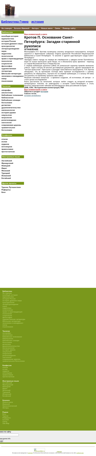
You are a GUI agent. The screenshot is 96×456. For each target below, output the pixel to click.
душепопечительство (11, 108)
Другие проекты (9, 183)
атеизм (5, 139)
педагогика (6, 54)
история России (9, 41)
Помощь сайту (69, 28)
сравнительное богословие (13, 361)
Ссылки (5, 420)
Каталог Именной (21, 28)
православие (7, 149)
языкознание (7, 81)
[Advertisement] (13, 235)
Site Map (5, 423)
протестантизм (8, 152)
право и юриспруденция (12, 59)
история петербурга (32, 95)
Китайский (6, 178)
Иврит (4, 168)
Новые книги (46, 28)
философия (7, 66)
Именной (6, 404)
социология (7, 64)
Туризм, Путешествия (11, 187)
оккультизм (7, 115)
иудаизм (5, 144)
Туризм (5, 416)
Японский (6, 171)
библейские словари (11, 100)
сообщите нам (80, 453)
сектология (7, 123)
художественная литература (13, 319)
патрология (7, 118)
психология (7, 61)
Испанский (6, 176)
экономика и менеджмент (13, 76)
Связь (57, 28)
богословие (7, 103)
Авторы (35, 28)
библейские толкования (12, 95)
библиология (7, 98)
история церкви (9, 113)
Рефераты (6, 190)
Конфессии (7, 135)
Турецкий (6, 173)
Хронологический (9, 406)
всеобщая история (10, 36)
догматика (6, 105)
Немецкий (6, 166)
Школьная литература (11, 74)
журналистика (8, 39)
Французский (7, 163)
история (37, 21)
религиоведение (9, 120)
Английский (7, 161)
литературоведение (10, 49)
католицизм (7, 147)
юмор (4, 79)
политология (7, 56)
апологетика (7, 93)
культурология (8, 46)
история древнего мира (12, 44)
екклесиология (8, 110)
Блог (4, 192)
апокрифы (6, 90)
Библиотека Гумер (15, 21)
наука (4, 51)
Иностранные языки (11, 157)
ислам (4, 142)
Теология (6, 86)
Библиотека (7, 32)
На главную (7, 28)
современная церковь (11, 125)
